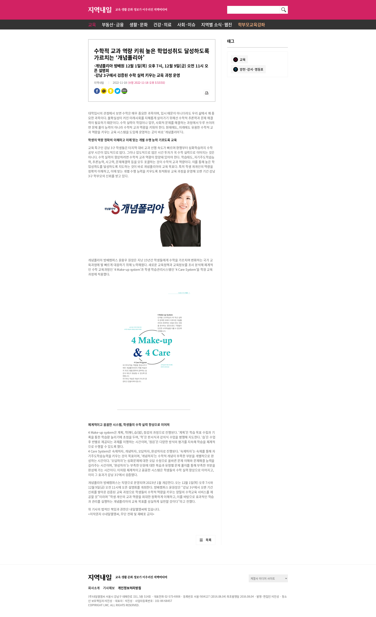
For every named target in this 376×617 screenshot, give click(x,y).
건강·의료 (162, 24)
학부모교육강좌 (251, 24)
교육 (92, 24)
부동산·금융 (113, 24)
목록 (209, 539)
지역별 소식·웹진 (216, 24)
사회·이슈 (186, 24)
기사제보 (109, 587)
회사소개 (94, 587)
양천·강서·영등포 (251, 69)
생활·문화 (138, 24)
